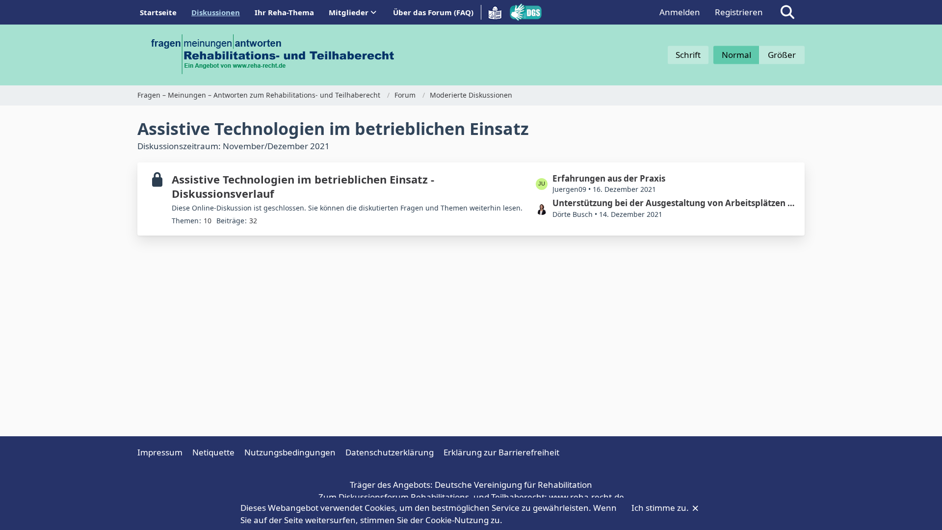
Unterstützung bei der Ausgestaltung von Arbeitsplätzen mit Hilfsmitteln (673, 203)
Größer (782, 54)
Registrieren (739, 12)
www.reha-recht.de (586, 497)
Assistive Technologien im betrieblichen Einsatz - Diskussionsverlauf (303, 186)
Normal (736, 54)
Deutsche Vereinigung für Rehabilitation (513, 484)
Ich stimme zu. (661, 507)
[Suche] (787, 12)
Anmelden (679, 12)
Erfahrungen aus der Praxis (608, 178)
